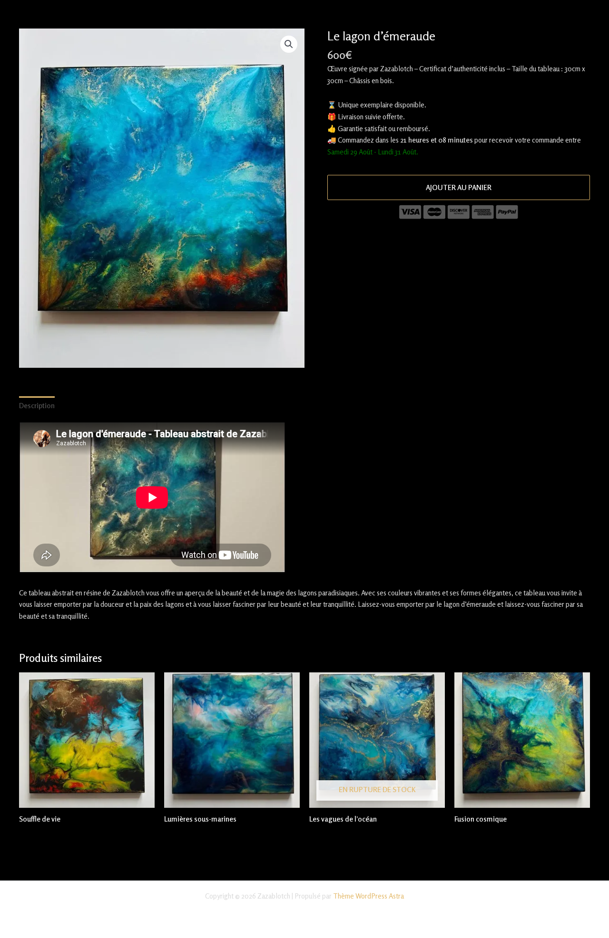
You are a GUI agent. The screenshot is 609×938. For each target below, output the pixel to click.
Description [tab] (37, 405)
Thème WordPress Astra (368, 895)
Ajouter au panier (458, 187)
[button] (288, 44)
